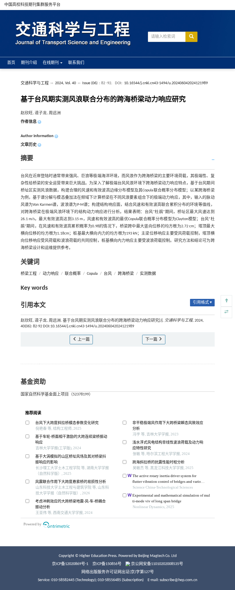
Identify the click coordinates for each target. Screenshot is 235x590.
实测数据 (148, 274)
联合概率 (73, 274)
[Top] (226, 301)
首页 (11, 63)
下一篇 (151, 339)
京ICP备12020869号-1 (70, 564)
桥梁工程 (29, 274)
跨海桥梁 (126, 274)
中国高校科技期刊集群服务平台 (32, 5)
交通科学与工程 (35, 83)
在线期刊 (51, 63)
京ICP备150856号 (107, 564)
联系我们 (76, 63)
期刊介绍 (29, 63)
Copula (92, 274)
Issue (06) (89, 83)
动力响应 (51, 274)
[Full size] (226, 312)
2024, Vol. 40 (66, 83)
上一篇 (83, 339)
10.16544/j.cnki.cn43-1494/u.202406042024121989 (166, 83)
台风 (108, 274)
